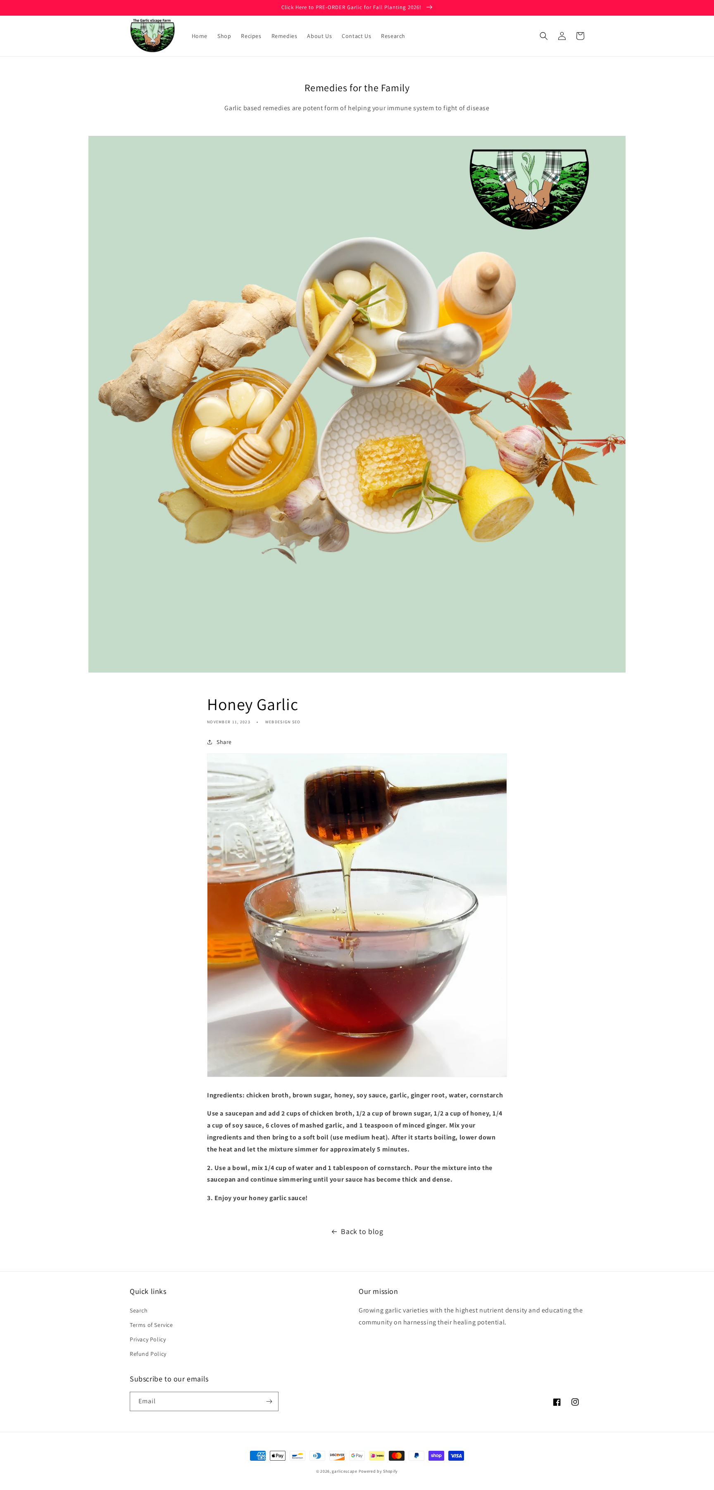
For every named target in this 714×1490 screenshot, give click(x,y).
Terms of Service (151, 1325)
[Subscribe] (269, 1401)
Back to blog (362, 1231)
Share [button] (224, 742)
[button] (544, 36)
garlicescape (344, 1471)
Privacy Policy (148, 1339)
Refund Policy (148, 1353)
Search (139, 1310)
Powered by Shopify (378, 1471)
